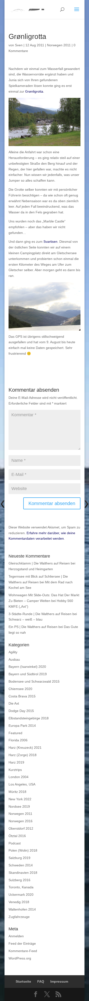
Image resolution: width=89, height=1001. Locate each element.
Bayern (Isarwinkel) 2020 (27, 667)
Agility (13, 652)
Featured (15, 733)
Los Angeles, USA (22, 784)
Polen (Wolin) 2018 (23, 850)
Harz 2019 (16, 762)
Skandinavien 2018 (23, 873)
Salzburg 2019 (19, 858)
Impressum (59, 981)
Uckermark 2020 (21, 894)
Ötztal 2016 (17, 836)
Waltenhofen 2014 (22, 909)
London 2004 (18, 777)
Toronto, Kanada (21, 887)
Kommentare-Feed (23, 951)
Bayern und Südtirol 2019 (28, 674)
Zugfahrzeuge (19, 917)
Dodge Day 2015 (21, 711)
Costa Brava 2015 (22, 696)
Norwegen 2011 (59, 45)
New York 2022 (20, 799)
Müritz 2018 (17, 792)
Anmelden (16, 936)
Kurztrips (15, 770)
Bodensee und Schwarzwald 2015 (34, 681)
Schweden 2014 (21, 865)
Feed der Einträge (22, 943)
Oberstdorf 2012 (21, 828)
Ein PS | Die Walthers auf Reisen (33, 627)
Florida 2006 (18, 740)
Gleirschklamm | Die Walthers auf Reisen (39, 563)
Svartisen (50, 241)
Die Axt (14, 703)
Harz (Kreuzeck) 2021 (25, 747)
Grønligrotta (34, 91)
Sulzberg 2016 (19, 880)
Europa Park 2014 (22, 725)
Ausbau (14, 659)
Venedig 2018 (19, 902)
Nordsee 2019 (19, 806)
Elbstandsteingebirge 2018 (29, 718)
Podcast (15, 843)
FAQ (40, 981)
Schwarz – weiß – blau (25, 619)
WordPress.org (20, 958)
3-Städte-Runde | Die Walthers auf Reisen (40, 614)
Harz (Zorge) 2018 (23, 755)
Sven (19, 45)
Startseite (23, 981)
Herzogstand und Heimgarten (31, 569)
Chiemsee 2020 (20, 689)
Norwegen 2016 (21, 821)
